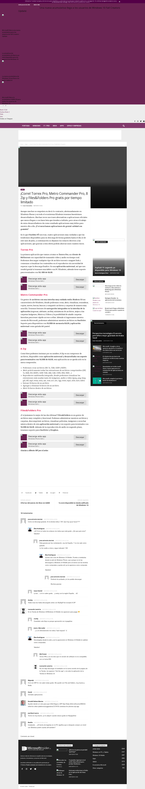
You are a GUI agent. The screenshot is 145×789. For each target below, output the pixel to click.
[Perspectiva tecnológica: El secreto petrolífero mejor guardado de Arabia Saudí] (108, 331)
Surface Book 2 (5, 112)
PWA (1, 114)
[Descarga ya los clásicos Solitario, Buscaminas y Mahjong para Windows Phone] (98, 289)
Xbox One (37, 5)
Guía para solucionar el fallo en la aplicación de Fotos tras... (78, 772)
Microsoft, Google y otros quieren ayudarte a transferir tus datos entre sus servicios (113, 348)
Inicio (21, 144)
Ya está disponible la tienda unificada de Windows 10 (73, 504)
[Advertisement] (69, 135)
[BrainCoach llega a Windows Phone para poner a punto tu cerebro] (98, 311)
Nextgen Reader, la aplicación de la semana (113, 299)
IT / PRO (47, 126)
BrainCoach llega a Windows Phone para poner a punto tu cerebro (114, 310)
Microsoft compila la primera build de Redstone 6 (112, 379)
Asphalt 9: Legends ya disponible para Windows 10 (108, 268)
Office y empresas (74, 126)
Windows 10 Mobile (99, 755)
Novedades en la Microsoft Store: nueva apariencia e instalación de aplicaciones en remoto (113, 369)
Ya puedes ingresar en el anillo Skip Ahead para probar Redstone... (77, 762)
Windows (36, 126)
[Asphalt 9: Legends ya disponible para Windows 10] (109, 257)
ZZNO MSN (96, 749)
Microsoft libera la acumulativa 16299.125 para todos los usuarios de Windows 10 (11, 100)
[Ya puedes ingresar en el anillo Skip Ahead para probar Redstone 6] (62, 763)
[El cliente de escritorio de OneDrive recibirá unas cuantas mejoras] (97, 358)
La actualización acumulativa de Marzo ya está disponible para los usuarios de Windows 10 (10, 56)
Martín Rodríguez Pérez (101, 273)
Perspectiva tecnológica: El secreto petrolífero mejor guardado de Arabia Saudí (108, 335)
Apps (62, 126)
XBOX (55, 126)
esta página (48, 765)
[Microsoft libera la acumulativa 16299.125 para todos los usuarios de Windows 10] (11, 88)
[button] (123, 126)
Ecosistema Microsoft (99, 765)
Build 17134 (3, 110)
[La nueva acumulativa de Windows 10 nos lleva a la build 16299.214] (11, 67)
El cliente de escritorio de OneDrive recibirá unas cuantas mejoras (113, 358)
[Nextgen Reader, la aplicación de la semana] (98, 301)
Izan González (27, 205)
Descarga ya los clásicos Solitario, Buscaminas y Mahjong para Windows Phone (113, 288)
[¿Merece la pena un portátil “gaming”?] (62, 753)
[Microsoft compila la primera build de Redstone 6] (97, 381)
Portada (26, 126)
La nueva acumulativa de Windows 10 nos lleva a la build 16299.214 (10, 78)
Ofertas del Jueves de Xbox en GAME (35, 503)
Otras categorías (98, 768)
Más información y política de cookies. (79, 2)
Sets (1, 116)
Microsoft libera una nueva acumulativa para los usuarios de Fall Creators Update (11, 33)
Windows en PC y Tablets (100, 752)
